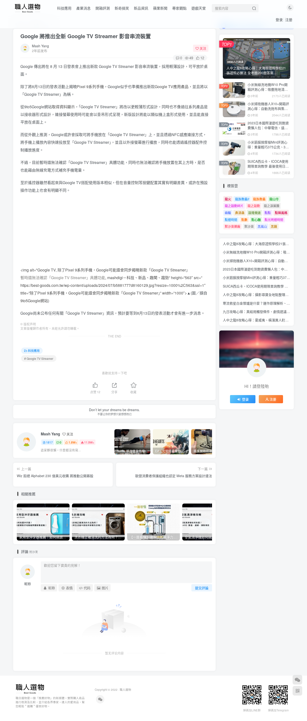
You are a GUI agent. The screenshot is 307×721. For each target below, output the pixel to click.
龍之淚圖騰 (271, 205)
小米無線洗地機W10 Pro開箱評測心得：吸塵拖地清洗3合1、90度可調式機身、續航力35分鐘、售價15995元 (269, 91)
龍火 (228, 199)
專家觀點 (179, 8)
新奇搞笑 (122, 8)
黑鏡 (274, 226)
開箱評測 (102, 8)
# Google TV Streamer (38, 358)
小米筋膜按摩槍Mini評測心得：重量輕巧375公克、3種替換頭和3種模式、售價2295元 (268, 149)
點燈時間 (231, 219)
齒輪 (228, 212)
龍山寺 (274, 199)
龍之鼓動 (254, 205)
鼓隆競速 (254, 212)
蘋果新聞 (160, 8)
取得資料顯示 (63, 106)
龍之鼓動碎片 (234, 205)
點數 (244, 219)
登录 (279, 19)
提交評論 (201, 587)
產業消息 (83, 8)
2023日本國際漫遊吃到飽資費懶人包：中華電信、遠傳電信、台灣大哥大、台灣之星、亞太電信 (268, 129)
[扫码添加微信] (297, 680)
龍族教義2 (242, 199)
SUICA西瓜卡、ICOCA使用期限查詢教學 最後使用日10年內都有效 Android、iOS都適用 (268, 168)
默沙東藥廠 (232, 226)
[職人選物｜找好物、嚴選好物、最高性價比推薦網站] (30, 688)
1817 (49, 442)
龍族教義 (259, 199)
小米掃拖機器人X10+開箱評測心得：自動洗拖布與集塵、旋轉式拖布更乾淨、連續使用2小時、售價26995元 (268, 110)
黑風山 (262, 226)
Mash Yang (40, 45)
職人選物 (125, 689)
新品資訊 (141, 8)
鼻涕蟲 (239, 212)
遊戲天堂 (198, 8)
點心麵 (256, 219)
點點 (268, 212)
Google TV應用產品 (172, 86)
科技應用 (64, 8)
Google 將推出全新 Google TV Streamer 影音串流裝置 (85, 36)
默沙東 (249, 226)
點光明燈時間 (274, 219)
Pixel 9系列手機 (90, 86)
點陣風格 (281, 212)
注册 (288, 19)
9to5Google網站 (34, 300)
